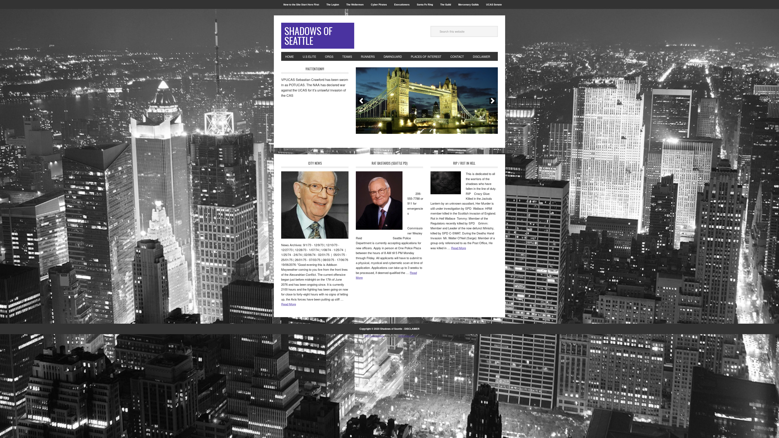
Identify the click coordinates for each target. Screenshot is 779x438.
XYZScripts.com (406, 335)
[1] (422, 130)
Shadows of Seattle (308, 36)
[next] (492, 101)
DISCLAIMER (412, 329)
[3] (431, 130)
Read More (288, 304)
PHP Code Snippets (374, 335)
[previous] (361, 101)
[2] (426, 130)
